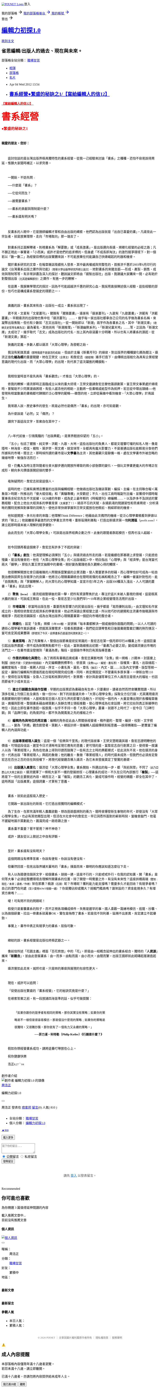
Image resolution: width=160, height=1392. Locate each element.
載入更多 (8, 1137)
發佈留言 (8, 1161)
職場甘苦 (33, 60)
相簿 (12, 68)
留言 (35, 1107)
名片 (12, 77)
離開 (22, 1384)
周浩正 (6, 1085)
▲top (5, 1130)
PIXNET (50, 1337)
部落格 (14, 73)
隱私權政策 (102, 1337)
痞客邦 (26, 1107)
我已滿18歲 (9, 1384)
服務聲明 (117, 1337)
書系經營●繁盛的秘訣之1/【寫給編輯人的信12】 (59, 94)
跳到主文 (8, 41)
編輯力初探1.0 (21, 30)
